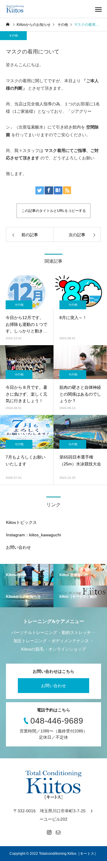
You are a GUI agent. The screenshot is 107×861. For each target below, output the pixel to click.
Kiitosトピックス (21, 522)
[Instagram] (49, 832)
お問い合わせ (18, 547)
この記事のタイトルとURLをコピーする (53, 211)
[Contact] (58, 832)
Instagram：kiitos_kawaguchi (33, 534)
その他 (13, 35)
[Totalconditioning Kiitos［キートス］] (15, 9)
